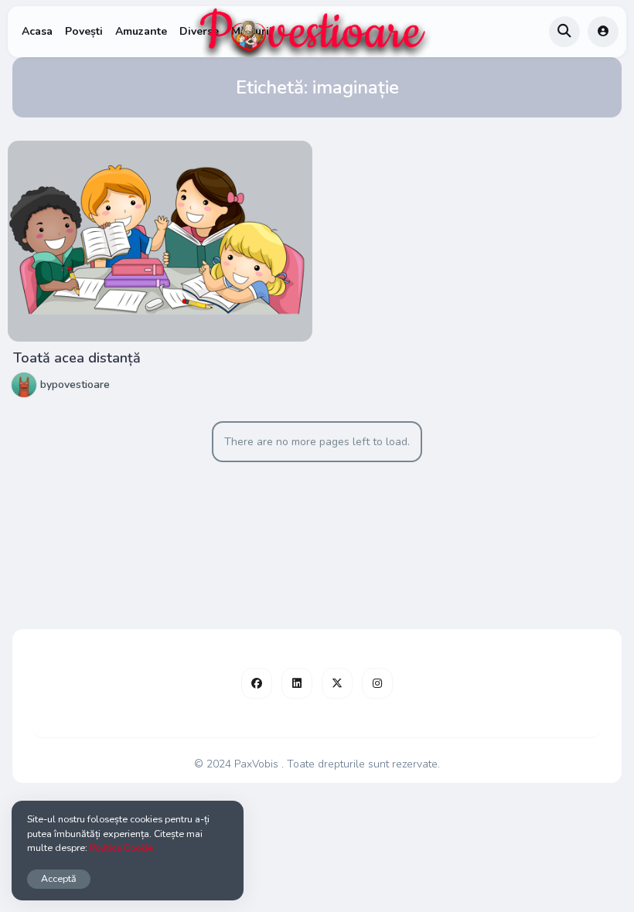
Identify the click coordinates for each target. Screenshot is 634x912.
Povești (84, 31)
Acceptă (59, 878)
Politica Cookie (121, 847)
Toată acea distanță (77, 358)
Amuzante (141, 31)
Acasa (37, 31)
